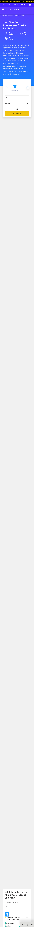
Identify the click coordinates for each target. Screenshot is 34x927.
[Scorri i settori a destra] (27, 87)
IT (17, 5)
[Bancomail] (12, 11)
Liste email (10, 15)
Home (4, 15)
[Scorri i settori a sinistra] (6, 87)
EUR (23, 5)
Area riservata (7, 5)
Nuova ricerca (17, 114)
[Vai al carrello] (29, 5)
